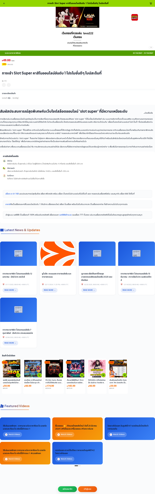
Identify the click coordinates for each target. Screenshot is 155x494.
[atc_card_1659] (82, 375)
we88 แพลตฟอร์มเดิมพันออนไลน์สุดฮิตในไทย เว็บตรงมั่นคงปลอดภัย (11, 382)
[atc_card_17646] (103, 375)
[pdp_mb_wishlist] (4, 85)
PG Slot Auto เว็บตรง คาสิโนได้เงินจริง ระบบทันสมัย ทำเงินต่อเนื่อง (54, 382)
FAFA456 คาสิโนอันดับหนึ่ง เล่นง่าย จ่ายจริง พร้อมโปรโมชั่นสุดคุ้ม (97, 382)
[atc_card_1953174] (61, 375)
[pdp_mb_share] (9, 85)
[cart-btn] (151, 3)
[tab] (76, 465)
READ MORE (10, 290)
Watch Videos (14, 434)
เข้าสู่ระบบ (87, 489)
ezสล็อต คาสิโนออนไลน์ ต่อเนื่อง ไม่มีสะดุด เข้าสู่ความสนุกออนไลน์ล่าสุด (33, 382)
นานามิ (7, 204)
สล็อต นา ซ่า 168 (12, 193)
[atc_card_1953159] (125, 375)
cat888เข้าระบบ (65, 214)
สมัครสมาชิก (67, 489)
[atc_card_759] (39, 375)
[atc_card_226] (18, 375)
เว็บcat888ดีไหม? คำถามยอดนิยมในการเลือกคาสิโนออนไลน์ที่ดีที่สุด (75, 382)
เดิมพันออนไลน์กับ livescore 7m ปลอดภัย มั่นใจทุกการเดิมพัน (118, 382)
